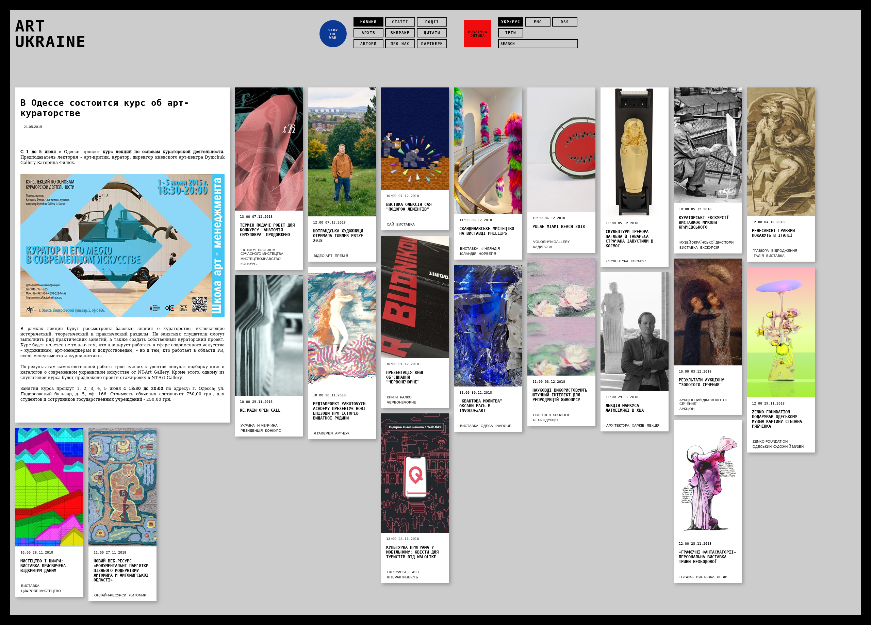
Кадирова (542, 247)
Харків (638, 425)
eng (538, 22)
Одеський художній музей (778, 446)
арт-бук (342, 433)
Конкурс (249, 264)
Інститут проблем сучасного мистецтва (262, 252)
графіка (686, 577)
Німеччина (267, 425)
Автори (368, 44)
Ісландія (468, 254)
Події (432, 22)
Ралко (406, 397)
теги (510, 33)
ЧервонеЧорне (401, 402)
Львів (413, 572)
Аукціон (686, 409)
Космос (638, 261)
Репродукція (545, 420)
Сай (390, 224)
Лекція (653, 425)
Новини (368, 22)
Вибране (400, 33)
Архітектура (617, 425)
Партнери (432, 44)
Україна (248, 425)
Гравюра (761, 250)
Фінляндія (490, 248)
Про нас (400, 44)
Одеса (487, 426)
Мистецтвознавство (261, 259)
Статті (400, 22)
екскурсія (709, 247)
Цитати (432, 33)
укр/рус (510, 22)
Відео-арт (323, 256)
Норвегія (487, 254)
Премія (341, 256)
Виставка (405, 224)
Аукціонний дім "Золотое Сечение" (703, 402)
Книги (392, 397)
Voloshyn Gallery (551, 242)
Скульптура (617, 261)
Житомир (137, 595)
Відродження (784, 250)
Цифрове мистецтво (41, 591)
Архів (368, 33)
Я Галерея (323, 433)
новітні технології (551, 415)
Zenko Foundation (770, 441)
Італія (758, 256)
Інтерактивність (402, 577)
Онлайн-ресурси (110, 595)
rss (565, 22)
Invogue (503, 426)
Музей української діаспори (706, 242)
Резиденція (252, 430)
